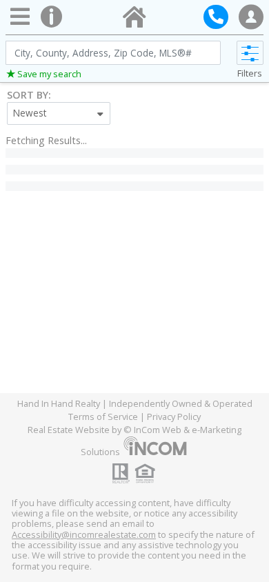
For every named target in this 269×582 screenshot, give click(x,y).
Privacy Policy (174, 416)
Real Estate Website (69, 429)
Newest (29, 112)
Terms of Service (103, 416)
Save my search (49, 73)
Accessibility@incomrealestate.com (84, 534)
